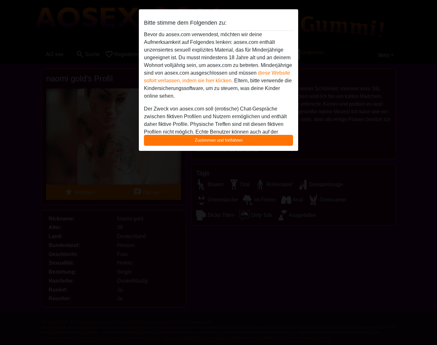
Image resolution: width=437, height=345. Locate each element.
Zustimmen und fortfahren (218, 140)
